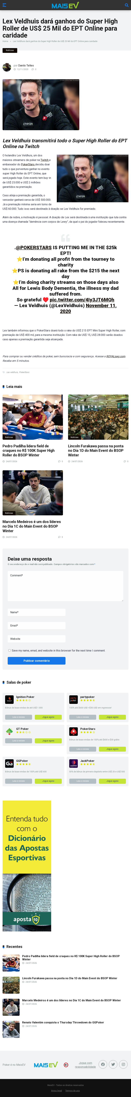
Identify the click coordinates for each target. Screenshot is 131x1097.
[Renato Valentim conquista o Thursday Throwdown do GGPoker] (11, 1037)
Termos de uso (72, 1090)
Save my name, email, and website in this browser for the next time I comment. (58, 650)
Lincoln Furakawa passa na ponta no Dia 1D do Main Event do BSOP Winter (95, 450)
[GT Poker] (9, 734)
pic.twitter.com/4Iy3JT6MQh (82, 300)
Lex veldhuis (12, 372)
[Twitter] (113, 1064)
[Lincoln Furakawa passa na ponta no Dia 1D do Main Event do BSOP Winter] (98, 417)
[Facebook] (103, 1064)
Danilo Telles (26, 65)
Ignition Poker (25, 697)
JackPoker (87, 760)
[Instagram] (123, 1064)
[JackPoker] (73, 766)
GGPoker (22, 760)
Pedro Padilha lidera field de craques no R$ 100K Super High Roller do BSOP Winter (29, 450)
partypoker (87, 697)
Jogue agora (48, 717)
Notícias (10, 50)
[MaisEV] (65, 5)
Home (5, 41)
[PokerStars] (73, 734)
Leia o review (18, 717)
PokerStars (28, 164)
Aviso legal (56, 1090)
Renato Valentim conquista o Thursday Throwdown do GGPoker (63, 1022)
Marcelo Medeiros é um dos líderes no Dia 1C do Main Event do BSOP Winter (32, 526)
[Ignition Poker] (9, 703)
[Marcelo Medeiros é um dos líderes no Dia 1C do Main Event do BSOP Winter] (33, 493)
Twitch (45, 160)
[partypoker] (73, 703)
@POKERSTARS (34, 247)
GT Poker (22, 729)
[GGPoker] (9, 766)
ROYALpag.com (115, 356)
